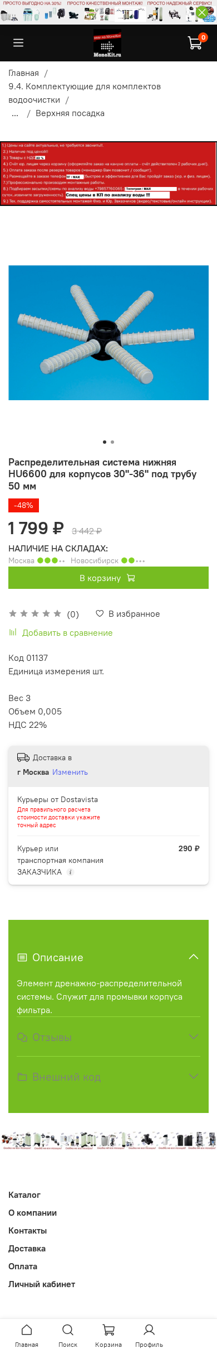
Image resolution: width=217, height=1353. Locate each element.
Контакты (27, 1230)
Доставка (27, 1248)
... (15, 113)
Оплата (22, 1266)
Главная (23, 72)
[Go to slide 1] (104, 442)
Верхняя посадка (70, 112)
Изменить (70, 772)
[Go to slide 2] (112, 442)
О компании (32, 1212)
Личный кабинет (41, 1283)
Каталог (24, 1194)
